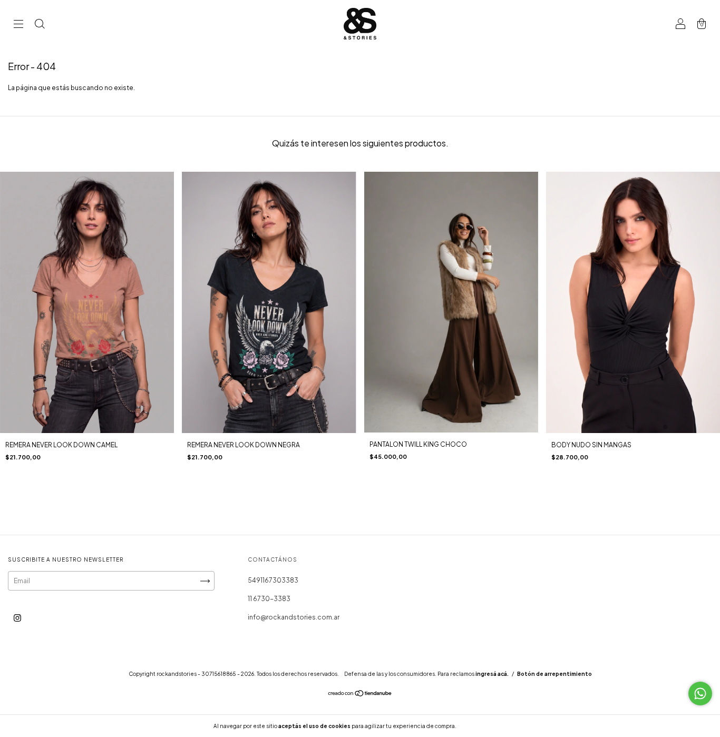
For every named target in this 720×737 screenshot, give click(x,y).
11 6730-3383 (269, 599)
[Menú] (18, 25)
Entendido (485, 726)
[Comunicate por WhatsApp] (700, 693)
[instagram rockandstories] (17, 618)
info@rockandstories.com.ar (293, 617)
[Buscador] (39, 25)
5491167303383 (273, 580)
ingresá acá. (492, 674)
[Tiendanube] (360, 695)
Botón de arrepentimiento (554, 674)
